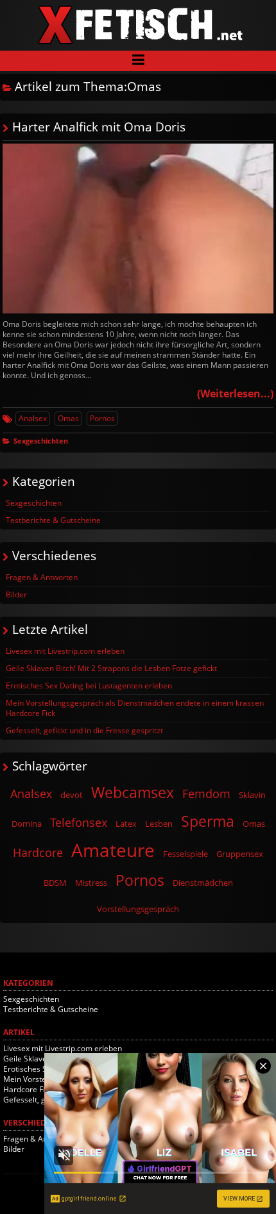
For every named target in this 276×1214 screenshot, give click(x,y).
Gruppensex (239, 854)
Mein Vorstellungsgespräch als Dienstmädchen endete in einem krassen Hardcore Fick (135, 708)
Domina (27, 823)
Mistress (91, 882)
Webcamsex (132, 792)
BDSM (55, 882)
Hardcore (38, 852)
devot (71, 795)
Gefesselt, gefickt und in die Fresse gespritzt (84, 730)
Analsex (33, 418)
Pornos (102, 418)
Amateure (113, 850)
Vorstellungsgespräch (138, 909)
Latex (126, 823)
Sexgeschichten (40, 440)
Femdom (206, 793)
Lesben (159, 823)
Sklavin (252, 795)
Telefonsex (78, 822)
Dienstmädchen (203, 882)
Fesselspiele (185, 854)
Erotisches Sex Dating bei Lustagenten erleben (89, 685)
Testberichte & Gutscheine (53, 520)
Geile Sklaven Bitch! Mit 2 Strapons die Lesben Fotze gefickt (111, 668)
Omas (68, 418)
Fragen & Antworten (42, 577)
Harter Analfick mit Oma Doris (98, 126)
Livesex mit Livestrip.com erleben (65, 650)
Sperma (207, 821)
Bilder (16, 594)
